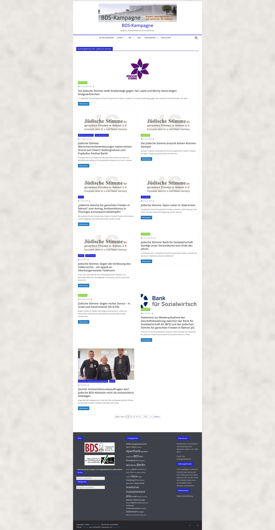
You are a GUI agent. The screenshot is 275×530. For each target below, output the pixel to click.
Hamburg (130, 480)
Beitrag (112, 381)
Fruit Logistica (137, 472)
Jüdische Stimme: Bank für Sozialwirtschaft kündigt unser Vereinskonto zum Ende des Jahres (167, 245)
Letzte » (157, 416)
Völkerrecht (143, 515)
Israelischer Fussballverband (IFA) (135, 491)
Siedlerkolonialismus (133, 508)
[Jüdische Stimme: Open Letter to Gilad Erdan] (169, 185)
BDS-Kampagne (137, 25)
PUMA (139, 503)
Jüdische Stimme (142, 497)
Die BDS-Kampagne (106, 38)
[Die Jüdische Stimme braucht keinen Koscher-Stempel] (169, 123)
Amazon (139, 447)
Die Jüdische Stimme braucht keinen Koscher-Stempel (169, 144)
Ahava (134, 447)
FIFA (131, 472)
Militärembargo (139, 500)
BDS (130, 38)
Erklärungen (82, 82)
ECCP (138, 469)
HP (135, 480)
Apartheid (133, 451)
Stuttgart (141, 512)
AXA (132, 457)
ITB (133, 496)
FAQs (139, 38)
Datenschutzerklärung (185, 496)
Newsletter (166, 38)
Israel (142, 483)
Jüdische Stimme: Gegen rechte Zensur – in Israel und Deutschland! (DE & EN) (104, 305)
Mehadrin (129, 500)
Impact (136, 483)
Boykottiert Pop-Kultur (86, 135)
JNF (135, 496)
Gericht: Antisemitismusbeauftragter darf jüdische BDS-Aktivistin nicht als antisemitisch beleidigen (106, 392)
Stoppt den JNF (90, 255)
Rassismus (145, 503)
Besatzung (129, 469)
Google (140, 476)
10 (145, 416)
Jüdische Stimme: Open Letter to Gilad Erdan (168, 205)
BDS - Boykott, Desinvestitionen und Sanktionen (93, 381)
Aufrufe (81, 255)
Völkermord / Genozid (132, 515)
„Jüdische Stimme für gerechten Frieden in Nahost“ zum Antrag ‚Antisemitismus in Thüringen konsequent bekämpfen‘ (104, 208)
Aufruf (120, 38)
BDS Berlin (131, 465)
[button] (124, 37)
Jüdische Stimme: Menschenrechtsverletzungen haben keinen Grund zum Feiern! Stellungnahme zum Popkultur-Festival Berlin (105, 148)
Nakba (128, 503)
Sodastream (132, 511)
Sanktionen (130, 505)
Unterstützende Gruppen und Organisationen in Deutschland (99, 469)
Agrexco (128, 447)
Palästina (133, 503)
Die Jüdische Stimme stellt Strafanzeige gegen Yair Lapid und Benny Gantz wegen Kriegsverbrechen (127, 92)
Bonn (134, 469)
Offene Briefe (146, 197)
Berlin (141, 465)
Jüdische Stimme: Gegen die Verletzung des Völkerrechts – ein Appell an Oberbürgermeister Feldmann (104, 267)
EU (142, 469)
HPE (138, 480)
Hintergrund (149, 38)
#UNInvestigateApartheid (136, 444)
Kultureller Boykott (102, 135)
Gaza (134, 476)
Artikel (81, 197)
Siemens (143, 508)
